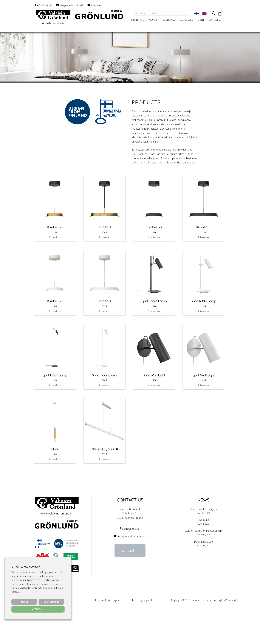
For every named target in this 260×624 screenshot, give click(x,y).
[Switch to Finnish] (196, 13)
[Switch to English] (204, 13)
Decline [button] (24, 601)
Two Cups (203, 520)
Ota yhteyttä (97, 5)
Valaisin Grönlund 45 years (203, 509)
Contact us (130, 550)
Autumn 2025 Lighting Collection (203, 530)
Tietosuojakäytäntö (142, 600)
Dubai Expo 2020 (203, 541)
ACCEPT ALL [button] (38, 609)
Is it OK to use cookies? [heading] (25, 566)
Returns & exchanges (107, 600)
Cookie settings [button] (51, 601)
